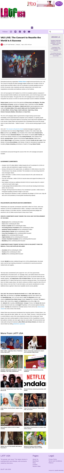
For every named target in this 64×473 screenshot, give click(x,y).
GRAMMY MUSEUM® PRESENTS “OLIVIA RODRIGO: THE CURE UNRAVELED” (11, 370)
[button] (32, 28)
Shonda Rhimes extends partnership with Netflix (35, 389)
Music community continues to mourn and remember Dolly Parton (34, 351)
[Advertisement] (45, 16)
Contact (35, 464)
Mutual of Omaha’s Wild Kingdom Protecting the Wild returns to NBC (33, 447)
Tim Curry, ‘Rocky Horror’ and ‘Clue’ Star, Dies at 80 (11, 389)
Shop (34, 463)
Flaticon (51, 463)
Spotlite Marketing (59, 470)
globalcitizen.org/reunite (19, 323)
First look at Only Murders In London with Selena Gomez (35, 428)
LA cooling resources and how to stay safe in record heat (55, 54)
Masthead (36, 461)
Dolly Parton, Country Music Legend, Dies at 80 (11, 409)
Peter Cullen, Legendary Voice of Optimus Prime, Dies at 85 (11, 351)
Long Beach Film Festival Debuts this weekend (33, 370)
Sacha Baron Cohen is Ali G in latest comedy (10, 428)
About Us (35, 459)
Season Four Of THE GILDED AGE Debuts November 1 (11, 447)
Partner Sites (36, 466)
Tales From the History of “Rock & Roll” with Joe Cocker (34, 409)
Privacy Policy (53, 459)
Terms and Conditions (55, 461)
